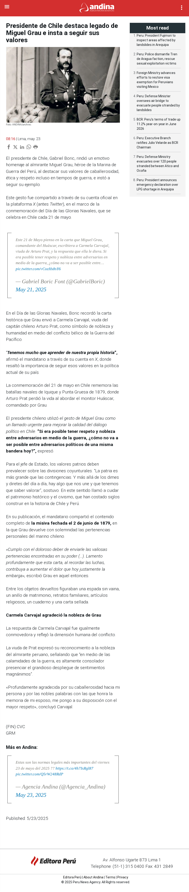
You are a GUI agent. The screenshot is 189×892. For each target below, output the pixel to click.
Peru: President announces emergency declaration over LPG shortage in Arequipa (157, 184)
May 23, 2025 (31, 795)
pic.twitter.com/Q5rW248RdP (39, 774)
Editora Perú (72, 877)
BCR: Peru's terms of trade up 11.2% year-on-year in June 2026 (158, 124)
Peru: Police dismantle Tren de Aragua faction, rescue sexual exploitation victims (157, 58)
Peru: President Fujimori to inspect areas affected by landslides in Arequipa (156, 40)
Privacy (122, 877)
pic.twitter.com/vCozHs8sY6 (38, 269)
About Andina (93, 877)
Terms (110, 877)
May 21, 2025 (31, 289)
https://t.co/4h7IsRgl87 (74, 768)
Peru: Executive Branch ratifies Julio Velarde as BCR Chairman (157, 142)
